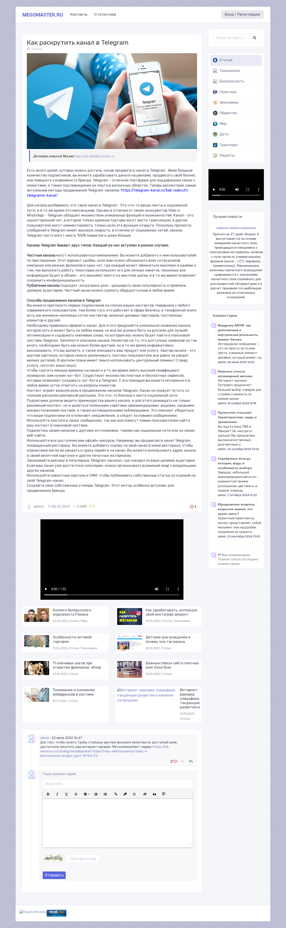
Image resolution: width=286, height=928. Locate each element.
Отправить (54, 875)
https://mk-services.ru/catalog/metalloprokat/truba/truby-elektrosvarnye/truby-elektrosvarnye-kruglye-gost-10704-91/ (105, 751)
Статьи (37, 49)
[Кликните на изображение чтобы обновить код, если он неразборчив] (54, 858)
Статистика (105, 14)
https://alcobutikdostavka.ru (94, 156)
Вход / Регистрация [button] (242, 14)
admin (39, 506)
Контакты (78, 14)
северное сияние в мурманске (236, 227)
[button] (48, 794)
